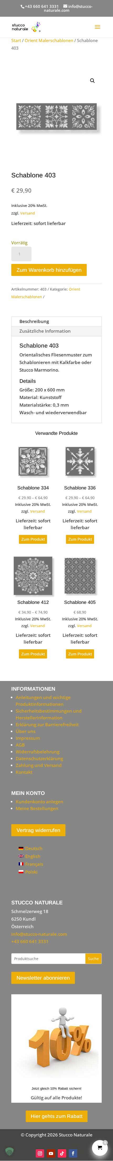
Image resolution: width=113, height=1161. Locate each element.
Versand (27, 213)
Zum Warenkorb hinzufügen (49, 270)
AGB (20, 745)
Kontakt (24, 772)
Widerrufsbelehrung (37, 752)
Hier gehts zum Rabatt (57, 1116)
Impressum (28, 738)
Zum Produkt (33, 539)
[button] (92, 80)
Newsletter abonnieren (43, 978)
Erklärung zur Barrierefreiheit (47, 724)
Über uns (25, 731)
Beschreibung (34, 321)
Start (16, 40)
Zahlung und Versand (39, 765)
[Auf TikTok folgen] (62, 1153)
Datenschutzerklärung (39, 758)
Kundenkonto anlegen (39, 802)
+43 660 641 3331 (42, 6)
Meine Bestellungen (37, 808)
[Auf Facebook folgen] (73, 1153)
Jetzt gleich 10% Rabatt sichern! (56, 1088)
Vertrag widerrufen (38, 830)
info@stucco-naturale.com (39, 934)
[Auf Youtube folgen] (51, 1153)
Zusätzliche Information (45, 331)
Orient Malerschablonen (49, 40)
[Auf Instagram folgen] (40, 1153)
